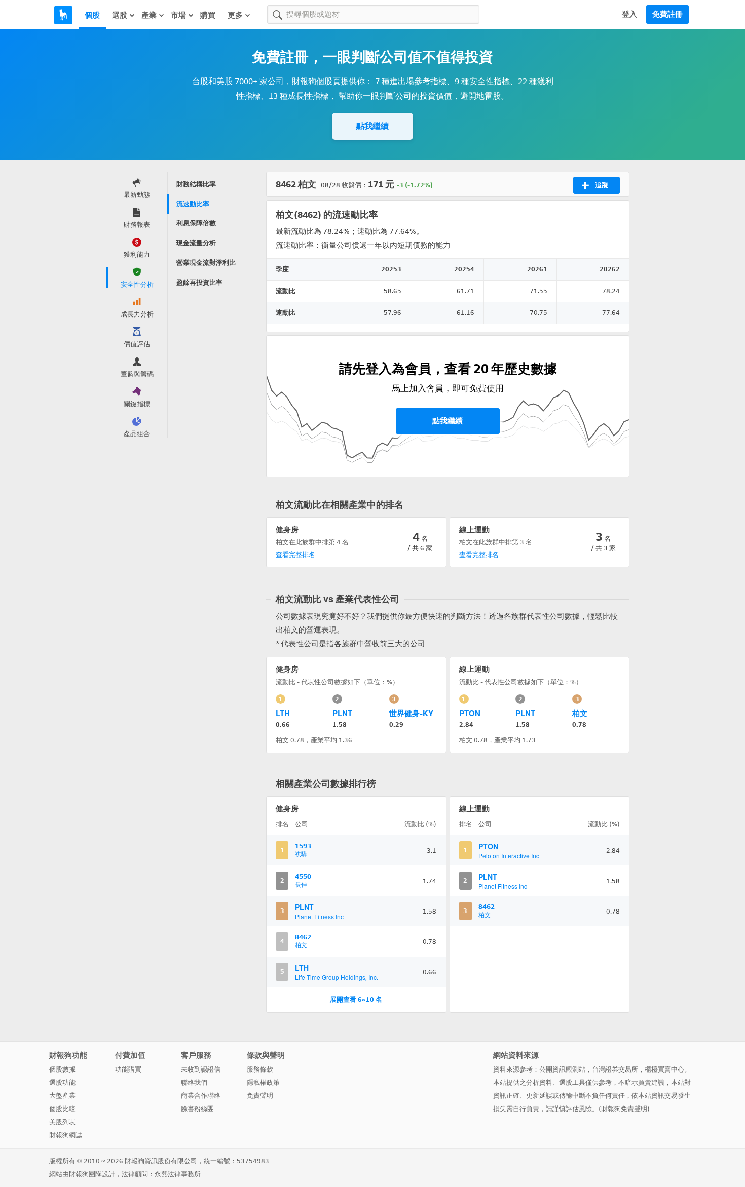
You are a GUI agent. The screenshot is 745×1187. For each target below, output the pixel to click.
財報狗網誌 (65, 1135)
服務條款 (260, 1069)
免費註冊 (667, 14)
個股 (92, 15)
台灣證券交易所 (615, 1069)
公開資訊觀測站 (562, 1069)
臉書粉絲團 (197, 1109)
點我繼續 (372, 126)
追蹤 (601, 185)
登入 (629, 14)
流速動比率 (192, 204)
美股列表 (62, 1122)
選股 (119, 15)
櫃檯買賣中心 (664, 1069)
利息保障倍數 (196, 223)
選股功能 (62, 1082)
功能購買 (128, 1069)
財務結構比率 (196, 184)
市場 (178, 15)
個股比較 (62, 1109)
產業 (149, 15)
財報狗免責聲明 (624, 1109)
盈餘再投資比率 (199, 282)
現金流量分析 (196, 243)
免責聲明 (260, 1095)
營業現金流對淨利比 (206, 262)
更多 (235, 15)
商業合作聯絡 (200, 1095)
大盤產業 (62, 1095)
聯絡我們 (194, 1082)
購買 (207, 15)
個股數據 (62, 1069)
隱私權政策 (263, 1082)
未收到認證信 (200, 1069)
